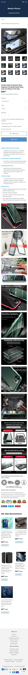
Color (2, 105)
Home (2, 19)
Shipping (3, 94)
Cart (25, 2)
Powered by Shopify (19, 666)
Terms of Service (14, 640)
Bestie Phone (14, 8)
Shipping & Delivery (14, 638)
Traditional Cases (14, 649)
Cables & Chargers (14, 652)
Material (3, 98)
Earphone (14, 654)
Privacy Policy (14, 641)
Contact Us (14, 636)
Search (14, 634)
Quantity (3, 112)
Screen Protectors (14, 651)
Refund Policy (14, 643)
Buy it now (14, 139)
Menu (4, 2)
